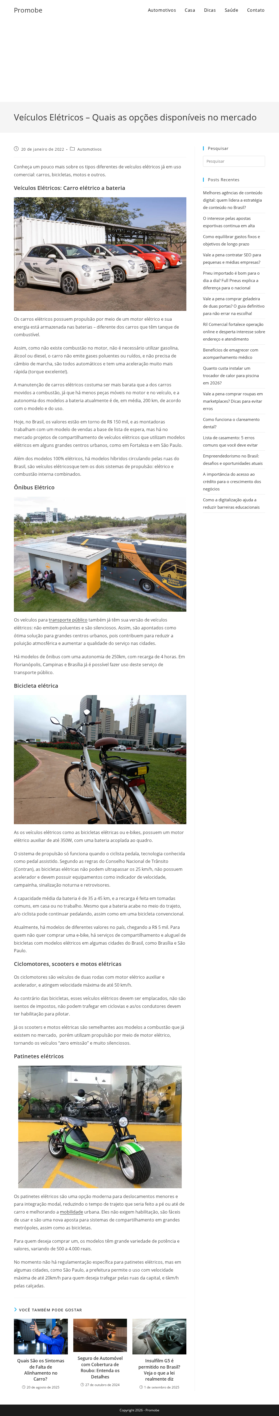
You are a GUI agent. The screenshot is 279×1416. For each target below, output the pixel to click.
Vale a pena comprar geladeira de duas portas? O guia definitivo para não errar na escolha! (234, 306)
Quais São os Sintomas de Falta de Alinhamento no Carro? (40, 1370)
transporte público (68, 620)
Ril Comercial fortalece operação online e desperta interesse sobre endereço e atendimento (234, 332)
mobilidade (71, 1212)
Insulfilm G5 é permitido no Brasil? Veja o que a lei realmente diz (159, 1370)
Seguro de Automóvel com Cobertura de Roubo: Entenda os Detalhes (100, 1367)
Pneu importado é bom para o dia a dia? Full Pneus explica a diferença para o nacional (231, 280)
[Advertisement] (139, 61)
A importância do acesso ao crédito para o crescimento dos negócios (232, 481)
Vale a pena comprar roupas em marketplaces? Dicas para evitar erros (233, 401)
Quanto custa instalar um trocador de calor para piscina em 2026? (231, 375)
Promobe (28, 9)
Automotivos (89, 149)
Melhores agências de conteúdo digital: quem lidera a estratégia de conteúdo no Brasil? (232, 200)
